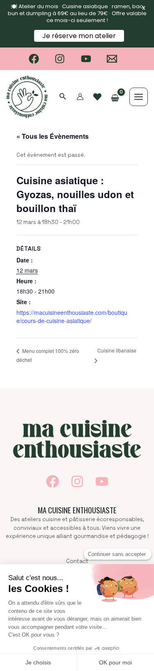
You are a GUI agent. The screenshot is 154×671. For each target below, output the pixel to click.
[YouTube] (86, 59)
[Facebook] (33, 59)
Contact (77, 561)
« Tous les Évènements (52, 136)
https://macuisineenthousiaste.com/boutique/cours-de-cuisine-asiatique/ (71, 316)
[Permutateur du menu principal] (138, 97)
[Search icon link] (63, 97)
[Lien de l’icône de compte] (80, 96)
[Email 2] (112, 59)
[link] (97, 97)
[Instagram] (59, 59)
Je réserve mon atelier (79, 36)
